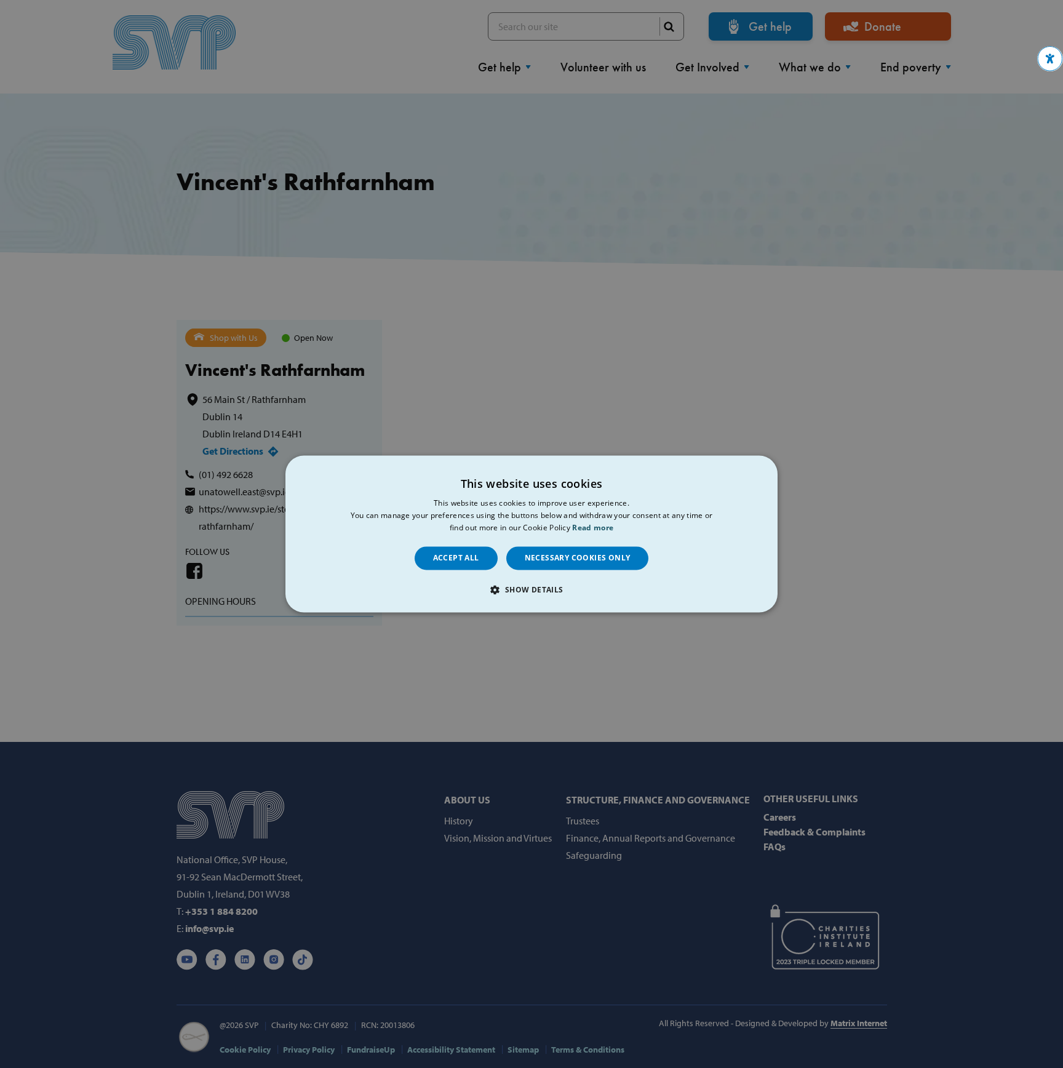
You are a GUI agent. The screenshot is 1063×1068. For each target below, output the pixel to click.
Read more (592, 527)
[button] (1050, 58)
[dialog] (531, 533)
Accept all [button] (456, 557)
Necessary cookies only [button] (578, 557)
